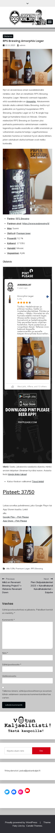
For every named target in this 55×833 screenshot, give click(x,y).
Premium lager (23, 233)
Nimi (5, 652)
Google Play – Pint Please (16, 517)
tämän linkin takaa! (17, 474)
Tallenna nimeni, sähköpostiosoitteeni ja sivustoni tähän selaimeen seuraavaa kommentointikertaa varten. (26, 694)
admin (22, 45)
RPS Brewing (22, 218)
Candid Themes (34, 825)
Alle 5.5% (10, 568)
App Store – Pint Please (15, 520)
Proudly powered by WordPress (21, 822)
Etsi (41, 750)
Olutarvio (8, 36)
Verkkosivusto (9, 676)
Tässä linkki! (38, 481)
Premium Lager (23, 568)
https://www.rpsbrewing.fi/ (35, 223)
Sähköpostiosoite (11, 664)
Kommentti (8, 619)
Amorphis (31, 101)
